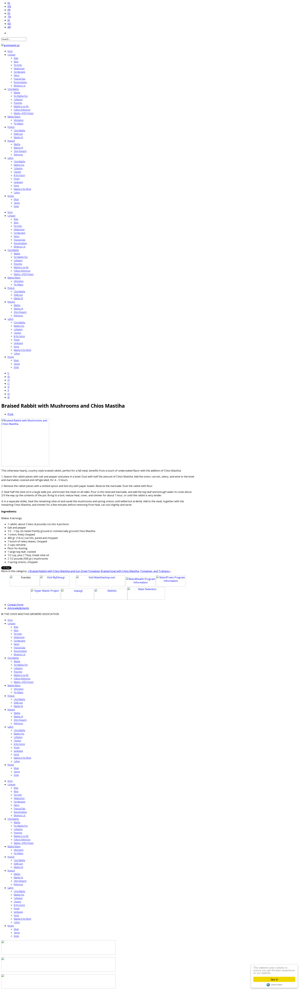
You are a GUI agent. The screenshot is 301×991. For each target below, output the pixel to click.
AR (9, 27)
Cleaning (17, 172)
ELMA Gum (18, 134)
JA (9, 20)
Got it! (274, 979)
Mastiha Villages (14, 116)
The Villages (18, 123)
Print (10, 414)
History (16, 75)
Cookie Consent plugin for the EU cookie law (274, 984)
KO (9, 23)
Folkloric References (22, 110)
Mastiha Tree (19, 165)
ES (9, 13)
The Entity (18, 65)
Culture (17, 192)
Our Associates (19, 72)
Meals (16, 199)
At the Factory (19, 175)
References (18, 154)
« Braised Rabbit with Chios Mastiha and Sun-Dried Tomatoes (64, 571)
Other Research (20, 151)
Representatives (20, 82)
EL (9, 3)
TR (9, 16)
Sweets (17, 203)
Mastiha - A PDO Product (24, 113)
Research (11, 141)
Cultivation (18, 99)
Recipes (11, 196)
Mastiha (17, 92)
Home (10, 51)
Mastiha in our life (21, 106)
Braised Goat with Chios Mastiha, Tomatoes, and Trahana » (136, 571)
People (17, 178)
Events (16, 185)
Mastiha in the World (22, 189)
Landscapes (18, 182)
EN (9, 6)
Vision (16, 61)
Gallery (10, 158)
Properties (18, 103)
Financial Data (19, 78)
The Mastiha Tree (21, 96)
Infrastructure (19, 68)
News (16, 58)
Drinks (16, 206)
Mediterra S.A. (20, 85)
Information (19, 120)
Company (11, 54)
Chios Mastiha (13, 89)
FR (9, 10)
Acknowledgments (18, 608)
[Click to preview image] (25, 465)
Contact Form (15, 604)
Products (11, 127)
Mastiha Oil (18, 137)
